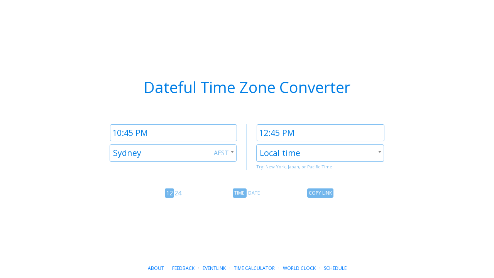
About (156, 268)
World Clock (299, 268)
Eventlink (214, 268)
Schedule (335, 268)
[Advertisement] (247, 228)
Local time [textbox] (280, 152)
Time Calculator (254, 268)
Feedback (183, 268)
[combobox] (173, 153)
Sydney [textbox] (127, 152)
